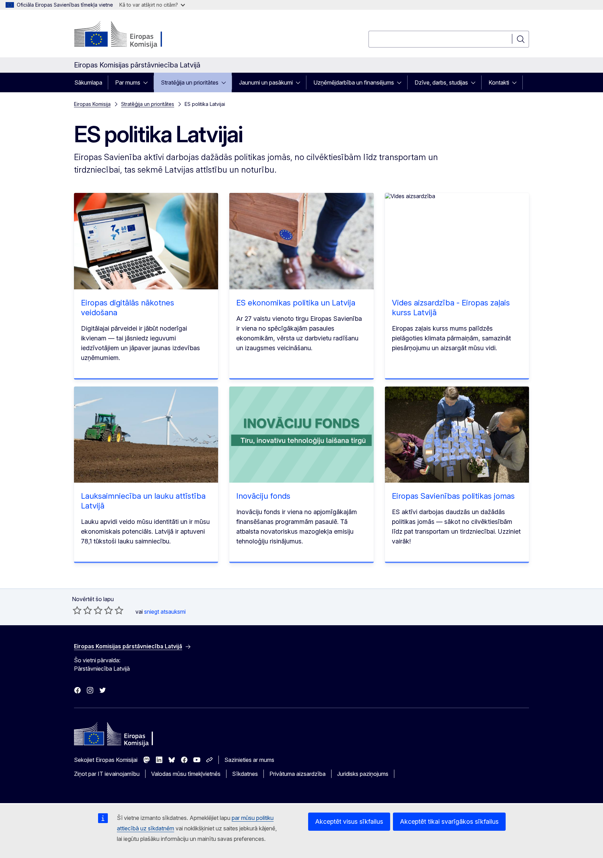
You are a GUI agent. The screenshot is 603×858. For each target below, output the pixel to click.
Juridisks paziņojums (362, 773)
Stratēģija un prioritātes (189, 82)
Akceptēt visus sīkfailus (349, 821)
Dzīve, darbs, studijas (441, 82)
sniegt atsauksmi (165, 611)
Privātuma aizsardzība (297, 773)
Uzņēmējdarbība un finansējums (353, 82)
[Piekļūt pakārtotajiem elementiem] (148, 82)
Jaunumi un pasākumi (266, 82)
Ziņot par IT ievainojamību (107, 773)
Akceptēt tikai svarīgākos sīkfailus (449, 821)
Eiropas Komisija (92, 104)
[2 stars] (82, 610)
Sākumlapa (88, 82)
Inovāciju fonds (263, 495)
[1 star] (77, 610)
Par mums (127, 82)
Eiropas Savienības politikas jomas (453, 495)
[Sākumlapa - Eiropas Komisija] (130, 35)
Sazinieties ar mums (249, 759)
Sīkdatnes (245, 773)
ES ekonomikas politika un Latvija (295, 302)
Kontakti (499, 82)
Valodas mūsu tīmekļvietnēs (186, 773)
